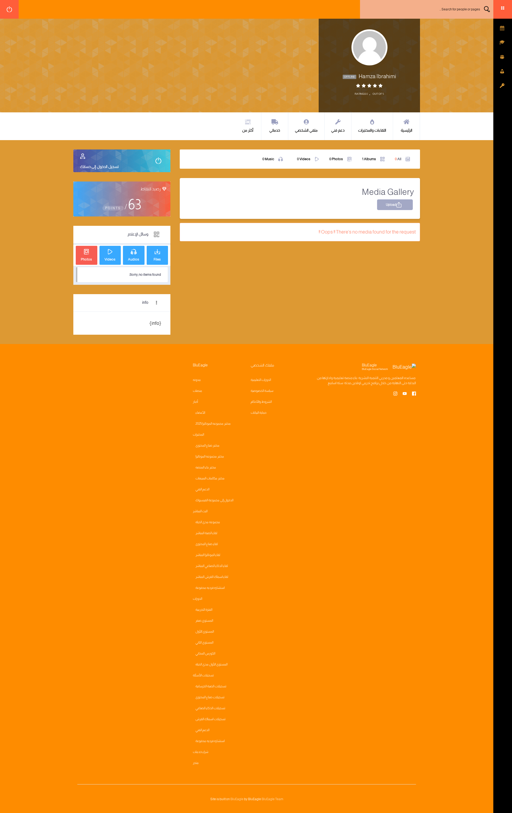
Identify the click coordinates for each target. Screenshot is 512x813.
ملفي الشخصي (306, 130)
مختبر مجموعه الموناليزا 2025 (213, 423)
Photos (336, 159)
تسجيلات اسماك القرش (210, 719)
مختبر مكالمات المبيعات (210, 478)
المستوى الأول (204, 631)
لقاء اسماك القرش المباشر (211, 577)
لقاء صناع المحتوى (206, 544)
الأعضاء (200, 413)
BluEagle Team (272, 799)
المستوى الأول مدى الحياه (211, 664)
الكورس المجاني (205, 653)
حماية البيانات (258, 413)
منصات (197, 391)
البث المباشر (200, 511)
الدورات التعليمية (261, 380)
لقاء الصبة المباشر (206, 533)
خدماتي (274, 130)
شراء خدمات (200, 752)
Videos (303, 159)
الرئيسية (406, 130)
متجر (196, 763)
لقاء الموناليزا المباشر (207, 555)
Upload (391, 205)
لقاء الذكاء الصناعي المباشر (211, 566)
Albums (369, 159)
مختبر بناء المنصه (205, 467)
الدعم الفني (202, 489)
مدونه (197, 380)
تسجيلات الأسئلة (203, 675)
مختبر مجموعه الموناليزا (209, 456)
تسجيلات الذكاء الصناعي (210, 708)
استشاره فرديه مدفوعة (210, 588)
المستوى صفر (204, 620)
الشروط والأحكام (261, 402)
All (398, 159)
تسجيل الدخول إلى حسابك (99, 166)
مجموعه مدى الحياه (207, 522)
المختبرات (198, 434)
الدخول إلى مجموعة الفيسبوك (214, 500)
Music (268, 159)
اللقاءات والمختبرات (372, 130)
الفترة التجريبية (203, 609)
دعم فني (338, 130)
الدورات (197, 599)
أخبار (195, 402)
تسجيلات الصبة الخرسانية (210, 686)
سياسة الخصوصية (262, 391)
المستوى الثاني (204, 642)
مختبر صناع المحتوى (207, 445)
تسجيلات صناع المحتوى (210, 697)
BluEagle (236, 799)
